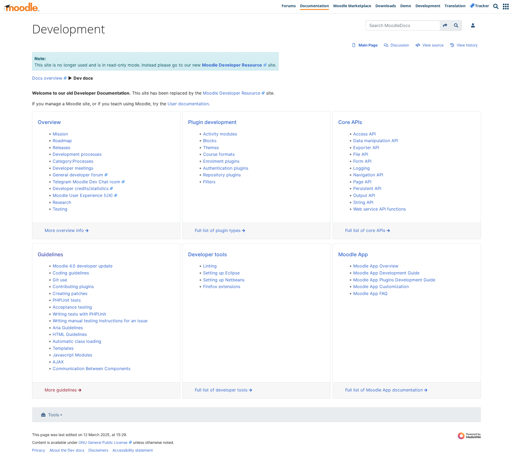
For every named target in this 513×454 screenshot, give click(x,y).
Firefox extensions (221, 286)
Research (62, 202)
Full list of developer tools (222, 390)
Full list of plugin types (218, 230)
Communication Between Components (91, 368)
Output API (364, 195)
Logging (361, 168)
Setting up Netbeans (223, 279)
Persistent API (367, 188)
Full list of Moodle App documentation (384, 390)
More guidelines (61, 390)
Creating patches (70, 293)
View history (467, 45)
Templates (63, 348)
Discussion (400, 45)
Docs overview (47, 78)
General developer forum (78, 174)
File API (360, 154)
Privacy (38, 450)
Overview (49, 122)
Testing (60, 209)
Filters (209, 181)
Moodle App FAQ (370, 293)
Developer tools (207, 254)
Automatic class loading (77, 341)
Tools (53, 414)
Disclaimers (98, 450)
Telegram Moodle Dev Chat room (86, 181)
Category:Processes (73, 161)
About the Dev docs (66, 450)
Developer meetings (73, 168)
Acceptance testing (72, 307)
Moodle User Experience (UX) (83, 195)
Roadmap (62, 140)
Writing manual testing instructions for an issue (100, 320)
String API (363, 202)
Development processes (77, 154)
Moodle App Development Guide (386, 272)
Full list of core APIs (366, 230)
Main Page (368, 45)
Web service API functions (379, 209)
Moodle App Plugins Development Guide (394, 279)
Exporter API (366, 147)
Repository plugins (222, 174)
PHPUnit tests (67, 300)
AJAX (58, 361)
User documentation (188, 103)
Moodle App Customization (381, 286)
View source (433, 45)
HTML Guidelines (70, 334)
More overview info (65, 230)
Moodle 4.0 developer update (82, 266)
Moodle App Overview (375, 266)
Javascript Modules (72, 355)
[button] (506, 6)
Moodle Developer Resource (232, 65)
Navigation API (368, 174)
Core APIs (350, 122)
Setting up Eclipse (221, 272)
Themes (211, 147)
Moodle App (353, 254)
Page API (362, 181)
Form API (362, 161)
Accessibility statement (132, 450)
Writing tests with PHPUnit (79, 314)
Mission (60, 134)
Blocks (209, 140)
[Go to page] (445, 25)
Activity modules (220, 134)
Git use (60, 279)
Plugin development (212, 122)
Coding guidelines (71, 272)
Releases (61, 147)
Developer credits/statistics (80, 188)
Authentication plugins (225, 168)
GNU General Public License (103, 442)
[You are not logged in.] (474, 25)
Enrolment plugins (221, 161)
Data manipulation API (375, 140)
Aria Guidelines (68, 327)
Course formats (219, 154)
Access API (364, 134)
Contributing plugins (73, 286)
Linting (210, 266)
